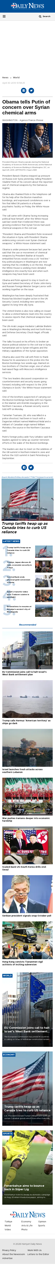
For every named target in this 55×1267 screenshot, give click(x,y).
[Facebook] (23, 90)
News (5, 78)
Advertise (7, 1258)
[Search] (40, 16)
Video (8, 1230)
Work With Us (35, 1250)
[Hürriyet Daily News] (27, 6)
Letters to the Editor (38, 1254)
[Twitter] (31, 90)
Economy (26, 1222)
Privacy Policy (9, 1250)
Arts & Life (27, 1226)
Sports (41, 1226)
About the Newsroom (13, 1254)
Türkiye (8, 1222)
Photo (24, 1230)
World (16, 78)
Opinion (42, 1222)
